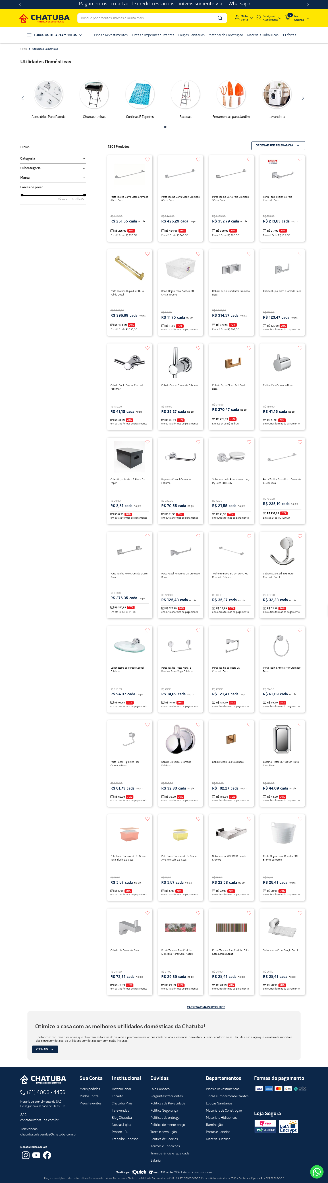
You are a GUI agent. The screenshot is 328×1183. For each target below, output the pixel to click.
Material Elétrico (218, 1139)
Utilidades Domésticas (45, 49)
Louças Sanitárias (219, 1103)
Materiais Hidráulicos (221, 1118)
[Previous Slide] (20, 4)
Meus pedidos (89, 1089)
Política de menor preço (167, 1125)
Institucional (121, 1089)
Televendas (120, 1110)
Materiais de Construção (224, 1110)
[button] (160, 127)
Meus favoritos (90, 1103)
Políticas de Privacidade (167, 1103)
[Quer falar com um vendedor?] (317, 1172)
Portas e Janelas (218, 1132)
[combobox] (152, 18)
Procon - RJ (120, 1132)
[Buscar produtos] (219, 18)
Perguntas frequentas (166, 1096)
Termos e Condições (165, 1146)
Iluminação (214, 1125)
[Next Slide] (308, 4)
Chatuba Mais (122, 1103)
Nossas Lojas (121, 1125)
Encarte (117, 1096)
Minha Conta (89, 1096)
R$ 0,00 (62, 199)
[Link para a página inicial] (23, 49)
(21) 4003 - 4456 (46, 1092)
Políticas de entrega (165, 1118)
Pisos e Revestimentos (222, 1089)
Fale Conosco (160, 1089)
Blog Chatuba (122, 1118)
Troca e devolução (163, 1132)
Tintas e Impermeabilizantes (227, 1096)
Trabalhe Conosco (125, 1139)
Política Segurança (164, 1110)
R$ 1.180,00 (76, 199)
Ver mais (42, 1049)
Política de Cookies (164, 1139)
